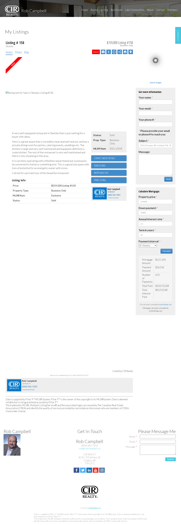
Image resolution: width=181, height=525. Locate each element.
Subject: (143, 140)
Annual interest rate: (150, 219)
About (150, 9)
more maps (155, 82)
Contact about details (104, 158)
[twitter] (83, 470)
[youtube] (96, 470)
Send (168, 179)
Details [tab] (9, 52)
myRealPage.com (165, 304)
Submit (170, 459)
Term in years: (146, 230)
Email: (132, 441)
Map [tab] (26, 52)
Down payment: (148, 208)
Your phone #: (146, 119)
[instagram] (102, 470)
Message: (144, 151)
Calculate (166, 251)
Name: (132, 436)
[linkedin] (89, 470)
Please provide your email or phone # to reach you (154, 132)
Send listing (99, 165)
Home (84, 9)
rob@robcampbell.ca (89, 448)
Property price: (147, 196)
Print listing (100, 180)
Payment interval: (149, 241)
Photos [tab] (18, 52)
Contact (160, 9)
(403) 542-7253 (113, 194)
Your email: (145, 108)
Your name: (145, 97)
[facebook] (77, 470)
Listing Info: (19, 180)
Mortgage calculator (110, 173)
